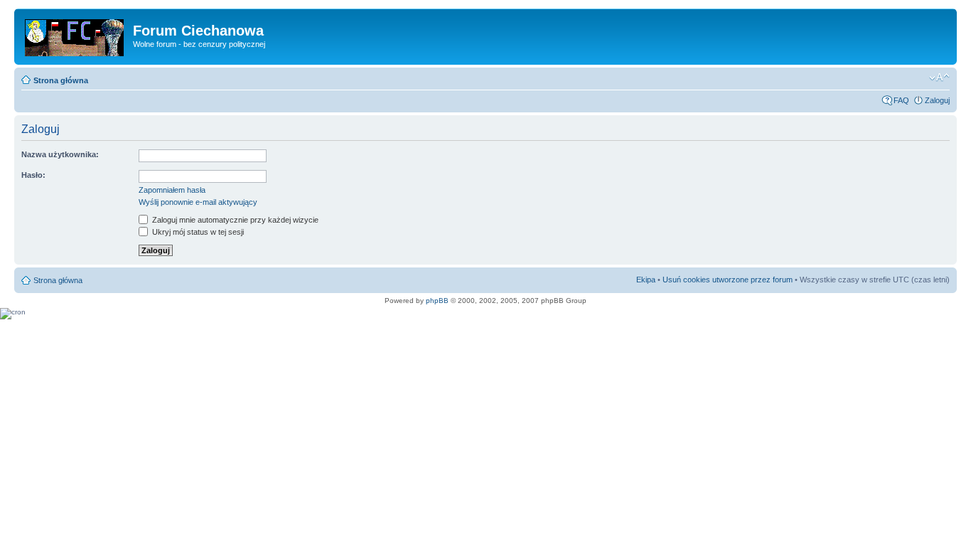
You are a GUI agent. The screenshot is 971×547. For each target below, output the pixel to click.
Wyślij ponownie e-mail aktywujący (198, 202)
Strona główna (60, 80)
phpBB (437, 300)
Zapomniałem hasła (172, 190)
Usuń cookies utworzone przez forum (727, 279)
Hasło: (33, 175)
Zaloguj (937, 100)
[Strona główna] (75, 35)
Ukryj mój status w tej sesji (197, 232)
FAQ (901, 100)
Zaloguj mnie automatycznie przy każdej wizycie (234, 220)
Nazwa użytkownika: (60, 154)
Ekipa (645, 279)
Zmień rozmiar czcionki (939, 77)
